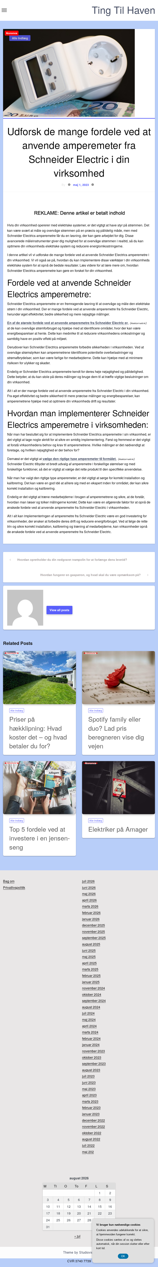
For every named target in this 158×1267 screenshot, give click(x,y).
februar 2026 (91, 912)
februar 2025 (91, 975)
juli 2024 (88, 1013)
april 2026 (89, 900)
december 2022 (93, 1120)
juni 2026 (89, 887)
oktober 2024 (91, 994)
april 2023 (89, 1095)
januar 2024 (91, 1044)
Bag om (8, 881)
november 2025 (93, 931)
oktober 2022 (91, 1132)
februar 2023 (91, 1107)
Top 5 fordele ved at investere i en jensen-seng (39, 837)
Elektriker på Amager (118, 828)
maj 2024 (89, 1019)
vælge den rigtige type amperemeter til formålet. (79, 458)
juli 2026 (88, 881)
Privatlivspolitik (14, 887)
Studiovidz (87, 1252)
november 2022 (93, 1126)
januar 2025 (91, 982)
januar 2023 (91, 1114)
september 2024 (94, 1000)
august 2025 (91, 944)
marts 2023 (90, 1101)
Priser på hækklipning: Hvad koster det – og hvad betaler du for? (38, 732)
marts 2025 (90, 969)
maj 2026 (89, 893)
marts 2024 (90, 1032)
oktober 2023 (91, 1057)
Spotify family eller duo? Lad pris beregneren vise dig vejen (116, 732)
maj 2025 (89, 956)
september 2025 (94, 937)
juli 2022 (88, 1145)
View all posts (59, 610)
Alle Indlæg (20, 38)
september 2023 (94, 1063)
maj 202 (88, 1151)
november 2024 (93, 988)
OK (123, 1256)
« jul (77, 1236)
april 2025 (89, 963)
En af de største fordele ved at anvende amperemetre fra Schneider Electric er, (67, 322)
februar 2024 (91, 1038)
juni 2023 (89, 1082)
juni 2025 (89, 950)
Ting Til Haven (123, 9)
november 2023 (93, 1051)
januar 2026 (91, 919)
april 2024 (89, 1026)
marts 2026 (90, 906)
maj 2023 (89, 1088)
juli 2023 (88, 1076)
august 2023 (91, 1070)
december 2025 (93, 925)
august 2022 (91, 1139)
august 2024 (91, 1007)
